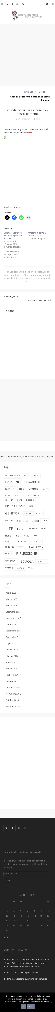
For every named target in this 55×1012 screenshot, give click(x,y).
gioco (39, 513)
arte (26, 475)
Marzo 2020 (11, 599)
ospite (36, 536)
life (21, 278)
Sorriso (18, 275)
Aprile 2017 (11, 662)
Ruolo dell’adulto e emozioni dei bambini (23, 966)
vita (31, 568)
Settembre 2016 (13, 706)
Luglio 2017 (11, 643)
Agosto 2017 (12, 637)
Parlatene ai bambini (37, 232)
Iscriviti (7, 880)
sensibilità (43, 561)
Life (20, 271)
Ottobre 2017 (12, 624)
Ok (23, 1006)
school (11, 561)
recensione (36, 546)
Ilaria (38, 119)
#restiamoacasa (35, 275)
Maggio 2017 (12, 655)
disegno (30, 500)
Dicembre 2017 (13, 611)
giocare (28, 513)
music (44, 529)
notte (26, 536)
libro (46, 520)
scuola (44, 278)
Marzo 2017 (11, 668)
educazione (15, 506)
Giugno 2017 (12, 649)
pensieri (36, 541)
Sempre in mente (11, 251)
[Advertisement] (27, 54)
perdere (22, 547)
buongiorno (29, 489)
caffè (46, 489)
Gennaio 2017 (12, 681)
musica (9, 536)
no (17, 536)
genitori (11, 278)
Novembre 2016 (13, 693)
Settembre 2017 (13, 630)
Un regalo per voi (14, 296)
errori (32, 506)
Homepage (27, 91)
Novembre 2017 (13, 618)
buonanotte (32, 482)
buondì (10, 489)
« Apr (6, 937)
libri (17, 278)
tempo (9, 568)
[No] (51, 1002)
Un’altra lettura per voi (38, 299)
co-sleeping (19, 495)
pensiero (9, 547)
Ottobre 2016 (12, 700)
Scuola (38, 271)
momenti (33, 529)
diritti (20, 500)
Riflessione (29, 271)
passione (21, 541)
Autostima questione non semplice (31, 978)
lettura (22, 520)
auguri (35, 475)
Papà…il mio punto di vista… (28, 972)
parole (9, 541)
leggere (9, 521)
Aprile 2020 (11, 592)
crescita (9, 500)
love (26, 278)
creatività (33, 495)
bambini (12, 482)
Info (31, 1006)
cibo (7, 495)
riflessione (34, 278)
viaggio (21, 568)
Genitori (42, 91)
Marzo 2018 (11, 605)
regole (9, 553)
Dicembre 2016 (13, 687)
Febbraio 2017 (12, 674)
